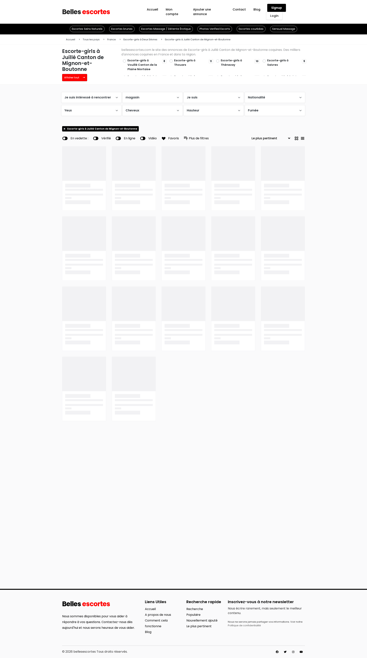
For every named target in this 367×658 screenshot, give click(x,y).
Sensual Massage (283, 29)
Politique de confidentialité (244, 625)
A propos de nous (158, 615)
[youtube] (301, 652)
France (111, 39)
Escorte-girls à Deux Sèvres (140, 39)
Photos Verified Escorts (215, 29)
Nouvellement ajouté (202, 620)
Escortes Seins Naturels (87, 29)
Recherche (194, 609)
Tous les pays (91, 39)
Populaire (193, 615)
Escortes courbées (251, 29)
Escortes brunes (121, 29)
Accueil (70, 39)
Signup (276, 8)
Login (274, 16)
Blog (148, 632)
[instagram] (293, 652)
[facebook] (277, 652)
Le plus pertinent (199, 626)
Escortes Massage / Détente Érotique (166, 29)
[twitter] (285, 652)
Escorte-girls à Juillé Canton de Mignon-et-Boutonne (198, 39)
